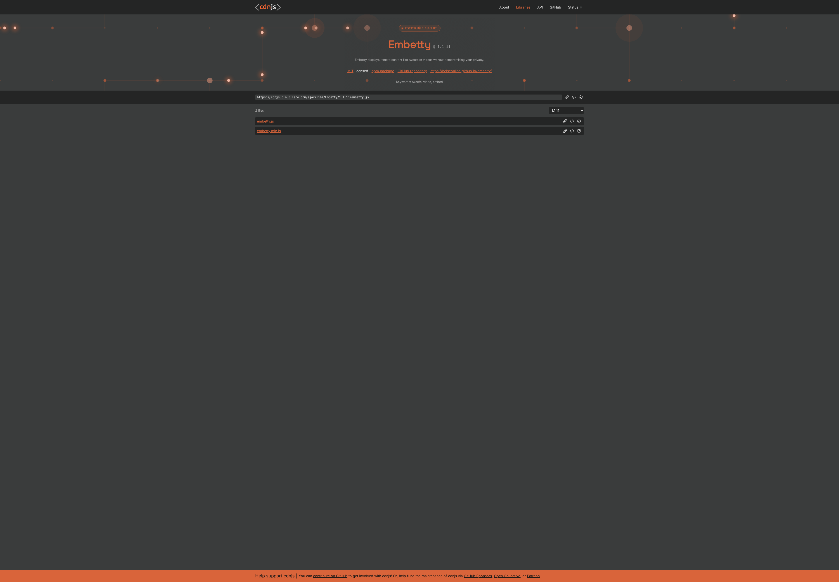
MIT (350, 71)
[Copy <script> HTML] (574, 97)
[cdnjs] (268, 7)
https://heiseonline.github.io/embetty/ (461, 71)
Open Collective (507, 576)
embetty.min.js (269, 131)
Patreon (533, 576)
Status (573, 7)
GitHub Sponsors (478, 576)
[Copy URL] (567, 97)
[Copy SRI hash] (581, 97)
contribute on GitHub (330, 576)
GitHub (555, 7)
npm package (383, 71)
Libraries (523, 7)
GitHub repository (412, 71)
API (540, 7)
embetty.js (265, 121)
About (504, 7)
